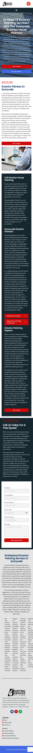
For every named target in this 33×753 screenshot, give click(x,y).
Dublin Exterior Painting (23, 628)
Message (7, 524)
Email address (8, 495)
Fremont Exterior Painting (15, 640)
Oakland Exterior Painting (15, 634)
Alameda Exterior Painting (23, 622)
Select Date (8, 510)
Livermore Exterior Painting (16, 664)
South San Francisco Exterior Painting (23, 651)
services (4, 728)
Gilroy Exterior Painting (7, 668)
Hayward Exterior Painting (15, 645)
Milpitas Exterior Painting (7, 649)
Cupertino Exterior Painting (8, 663)
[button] (16, 10)
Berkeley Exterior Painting (15, 651)
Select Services (9, 517)
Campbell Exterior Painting (15, 628)
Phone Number (9, 502)
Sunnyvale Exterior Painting (8, 628)
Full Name (7, 488)
